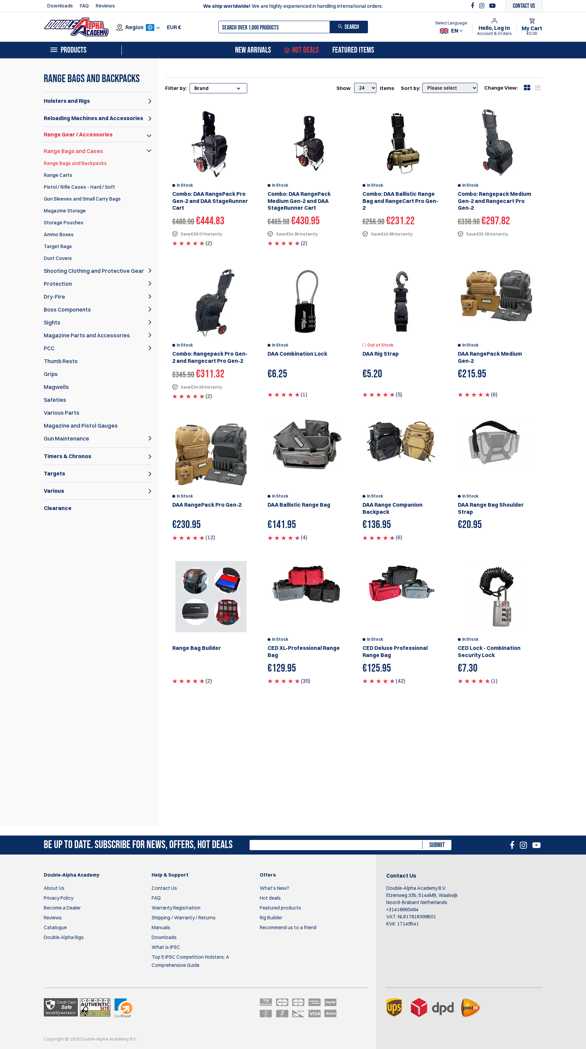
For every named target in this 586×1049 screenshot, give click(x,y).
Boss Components (67, 309)
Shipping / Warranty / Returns (184, 918)
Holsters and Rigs (67, 100)
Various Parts (61, 412)
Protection (58, 283)
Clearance (58, 508)
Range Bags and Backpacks (75, 163)
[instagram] (482, 6)
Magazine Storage (65, 211)
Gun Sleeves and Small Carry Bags (82, 199)
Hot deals (270, 898)
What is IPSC (166, 947)
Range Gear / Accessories (78, 134)
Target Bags (58, 246)
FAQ (84, 6)
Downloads (60, 6)
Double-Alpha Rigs (64, 937)
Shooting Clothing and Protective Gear (94, 270)
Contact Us (164, 888)
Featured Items (353, 50)
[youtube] (492, 6)
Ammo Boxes (59, 234)
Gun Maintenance (66, 438)
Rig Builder (271, 918)
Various (54, 490)
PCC (49, 348)
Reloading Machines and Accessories (93, 118)
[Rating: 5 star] (188, 243)
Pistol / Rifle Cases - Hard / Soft (79, 187)
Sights (52, 322)
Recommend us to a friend (288, 927)
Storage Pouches (63, 223)
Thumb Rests (61, 361)
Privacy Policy (58, 898)
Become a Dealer (62, 908)
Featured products (280, 908)
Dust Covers (58, 258)
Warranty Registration (176, 908)
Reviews (105, 6)
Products (73, 50)
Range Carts (58, 175)
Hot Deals (305, 50)
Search (352, 27)
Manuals (161, 927)
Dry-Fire (54, 296)
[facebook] (473, 6)
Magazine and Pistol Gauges (81, 425)
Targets (54, 473)
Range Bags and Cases (73, 151)
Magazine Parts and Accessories (87, 335)
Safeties (55, 399)
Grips (51, 374)
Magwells (56, 386)
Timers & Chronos (67, 456)
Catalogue (55, 927)
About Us (54, 888)
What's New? (274, 888)
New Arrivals (253, 50)
